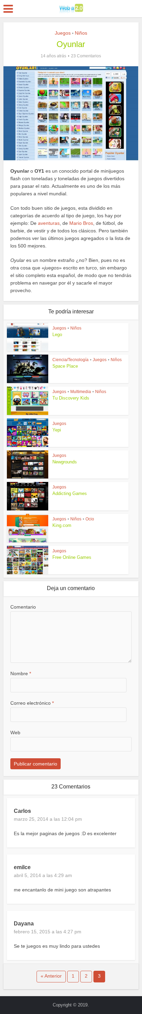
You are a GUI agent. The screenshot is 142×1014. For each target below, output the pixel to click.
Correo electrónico (32, 703)
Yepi (56, 430)
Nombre (20, 673)
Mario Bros (81, 223)
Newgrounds (64, 461)
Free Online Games (71, 557)
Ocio (89, 519)
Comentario (23, 607)
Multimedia (80, 391)
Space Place (65, 366)
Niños (81, 33)
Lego (57, 334)
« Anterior (51, 976)
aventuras (49, 223)
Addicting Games (69, 493)
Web (15, 732)
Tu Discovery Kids (70, 398)
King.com (61, 525)
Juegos (63, 33)
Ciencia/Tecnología (70, 359)
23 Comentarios (86, 56)
